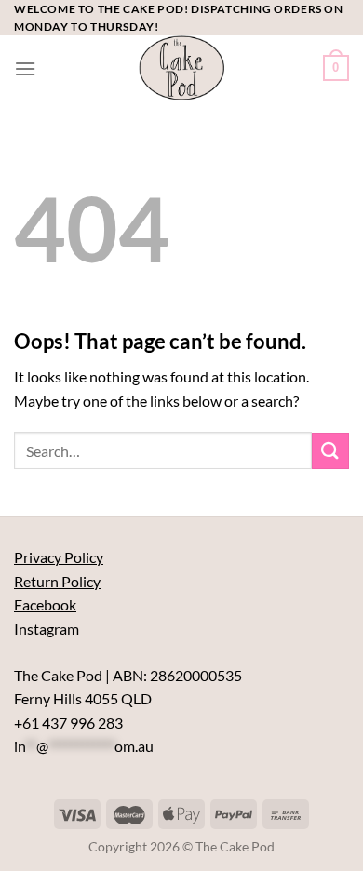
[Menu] (25, 68)
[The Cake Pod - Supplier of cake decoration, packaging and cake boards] (181, 67)
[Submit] (330, 451)
